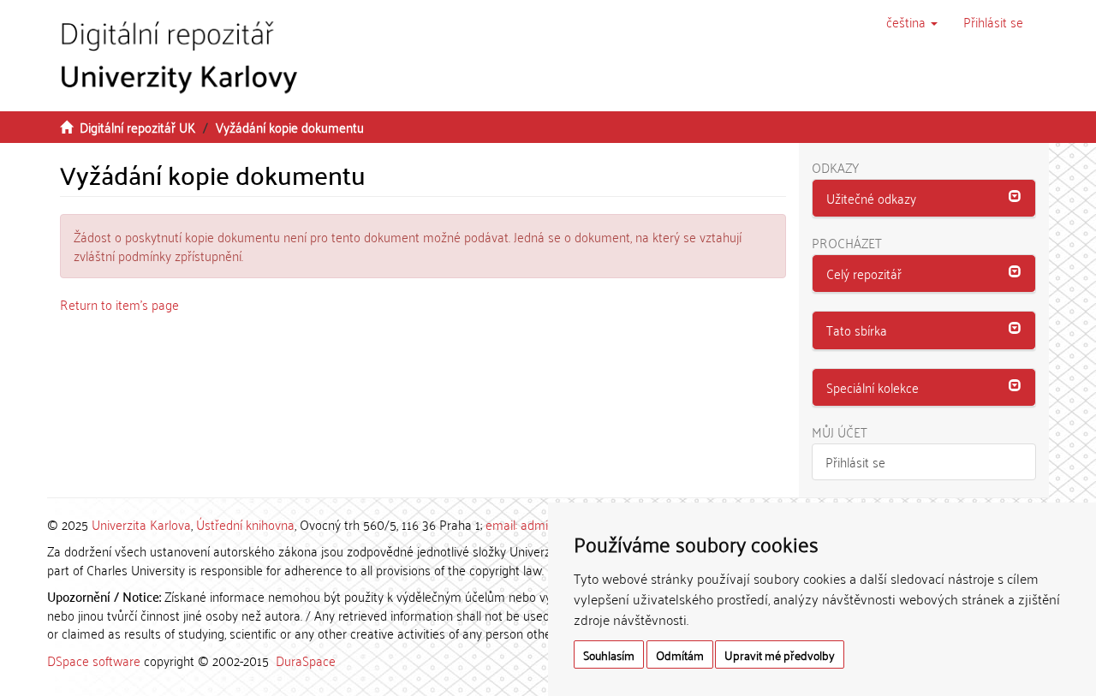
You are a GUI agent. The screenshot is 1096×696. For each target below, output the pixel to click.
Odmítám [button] (680, 654)
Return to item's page (119, 304)
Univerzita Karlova (141, 524)
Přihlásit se (855, 461)
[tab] (924, 198)
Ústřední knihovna (245, 524)
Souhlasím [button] (608, 654)
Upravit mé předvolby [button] (779, 654)
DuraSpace (306, 660)
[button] (911, 21)
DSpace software (93, 660)
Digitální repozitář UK (137, 127)
